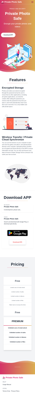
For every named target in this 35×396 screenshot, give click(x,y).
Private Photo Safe (13, 2)
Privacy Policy (15, 391)
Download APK (17, 242)
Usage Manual (7, 384)
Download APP (8, 35)
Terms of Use (6, 391)
